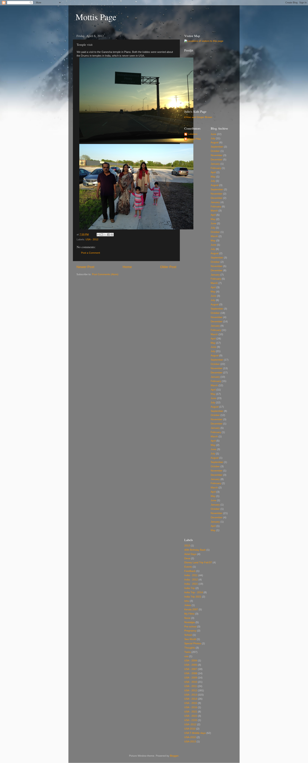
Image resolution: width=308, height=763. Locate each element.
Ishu (186, 601)
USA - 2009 (190, 677)
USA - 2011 (190, 686)
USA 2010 (190, 728)
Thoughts (189, 647)
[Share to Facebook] (108, 234)
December (216, 159)
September (217, 146)
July (213, 138)
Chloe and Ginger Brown (198, 117)
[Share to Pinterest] (112, 234)
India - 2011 (191, 575)
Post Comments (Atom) (105, 274)
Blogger (174, 755)
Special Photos (192, 643)
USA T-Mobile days (195, 733)
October (215, 151)
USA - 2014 (190, 699)
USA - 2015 (190, 703)
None (187, 618)
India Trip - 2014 (193, 592)
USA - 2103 (190, 720)
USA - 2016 (190, 707)
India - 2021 (191, 584)
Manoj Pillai (194, 139)
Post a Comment (90, 252)
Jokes (187, 605)
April (213, 172)
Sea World (190, 639)
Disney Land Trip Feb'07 (198, 562)
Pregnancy (190, 630)
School (188, 635)
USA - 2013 (190, 694)
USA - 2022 (190, 716)
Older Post (168, 267)
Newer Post (85, 267)
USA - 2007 (190, 669)
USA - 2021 (190, 711)
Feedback (190, 571)
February (216, 168)
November (216, 155)
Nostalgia (189, 622)
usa (186, 656)
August (215, 142)
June (213, 134)
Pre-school (190, 626)
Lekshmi (192, 134)
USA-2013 (190, 741)
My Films (189, 613)
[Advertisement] (202, 75)
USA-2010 (190, 737)
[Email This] (98, 234)
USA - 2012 (92, 239)
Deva (187, 558)
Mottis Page (96, 16)
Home (127, 267)
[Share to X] (105, 234)
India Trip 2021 (192, 596)
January (215, 163)
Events (188, 566)
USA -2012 (190, 724)
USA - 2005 (190, 665)
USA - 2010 (190, 682)
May (213, 176)
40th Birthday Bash (195, 550)
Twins (187, 652)
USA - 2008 (190, 673)
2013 (187, 545)
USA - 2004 (190, 660)
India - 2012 (191, 579)
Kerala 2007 (191, 609)
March (214, 210)
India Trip (189, 588)
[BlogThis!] (102, 234)
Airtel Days (190, 554)
